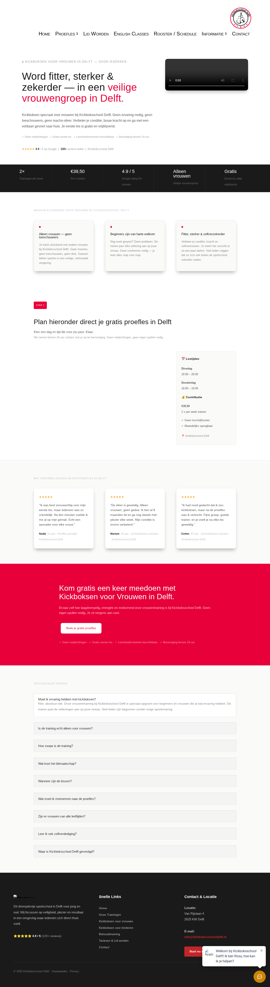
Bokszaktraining (109, 934)
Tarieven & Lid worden (114, 940)
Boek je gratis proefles (81, 628)
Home (103, 908)
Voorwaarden (59, 971)
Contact (104, 947)
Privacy (74, 971)
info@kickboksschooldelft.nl (205, 937)
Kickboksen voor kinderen (116, 927)
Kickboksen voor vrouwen (116, 921)
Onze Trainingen (110, 914)
